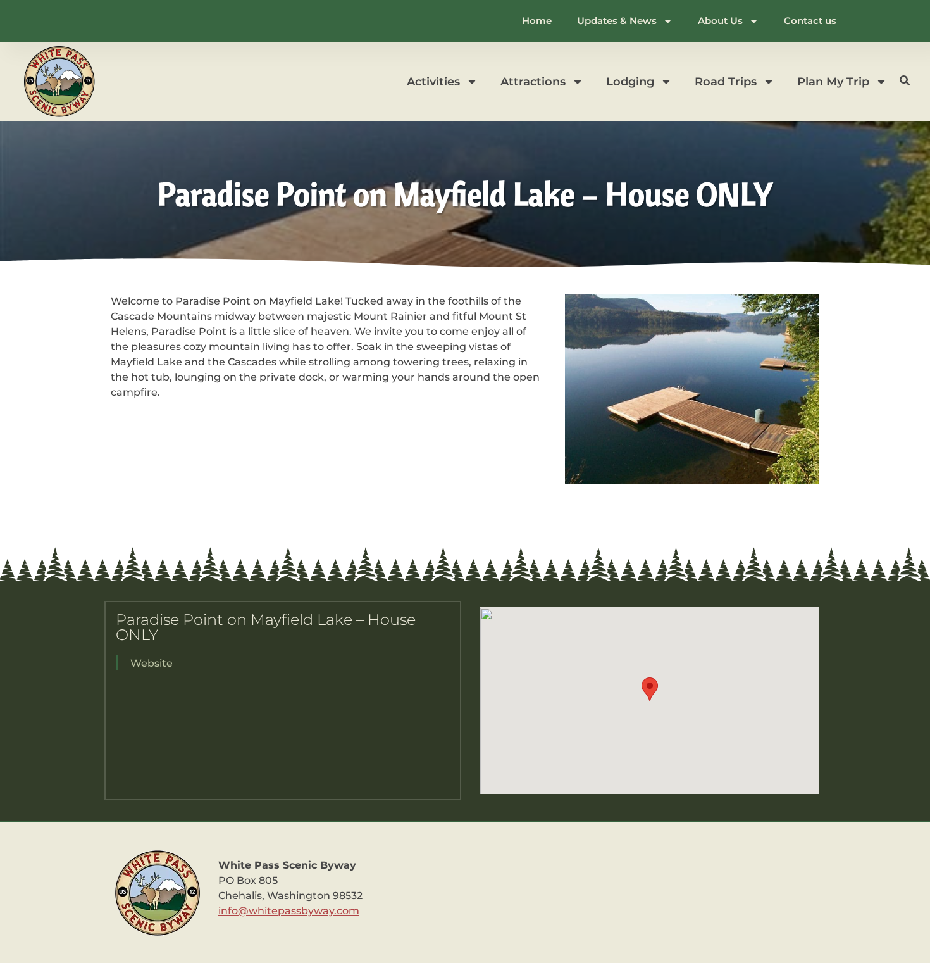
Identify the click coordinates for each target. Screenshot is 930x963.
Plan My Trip (833, 82)
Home (537, 21)
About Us (720, 21)
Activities (433, 82)
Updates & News (617, 21)
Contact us (810, 21)
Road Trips (726, 82)
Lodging (630, 82)
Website (151, 663)
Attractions (533, 82)
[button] (650, 689)
